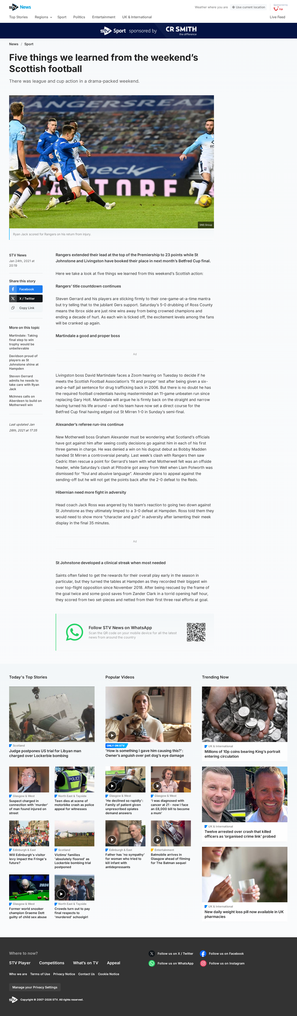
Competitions (51, 963)
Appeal (113, 963)
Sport (61, 17)
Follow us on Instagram (227, 963)
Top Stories (18, 17)
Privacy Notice (64, 974)
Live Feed (277, 17)
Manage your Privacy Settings (34, 987)
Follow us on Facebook (226, 953)
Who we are (18, 974)
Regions (41, 17)
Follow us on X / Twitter (175, 953)
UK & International (137, 17)
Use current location (250, 7)
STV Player (19, 963)
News (13, 44)
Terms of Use (40, 974)
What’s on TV (85, 963)
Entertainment (103, 17)
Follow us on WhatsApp (176, 963)
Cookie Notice (108, 974)
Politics (79, 17)
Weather (201, 7)
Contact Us (86, 974)
